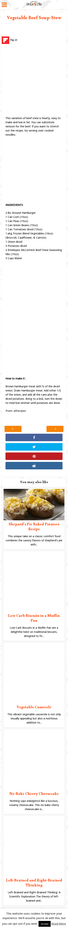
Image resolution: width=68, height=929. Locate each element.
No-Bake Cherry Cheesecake (34, 794)
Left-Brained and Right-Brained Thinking (34, 884)
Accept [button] (44, 923)
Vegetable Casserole (34, 707)
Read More (58, 923)
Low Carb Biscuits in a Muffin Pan (34, 619)
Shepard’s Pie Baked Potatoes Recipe (34, 527)
